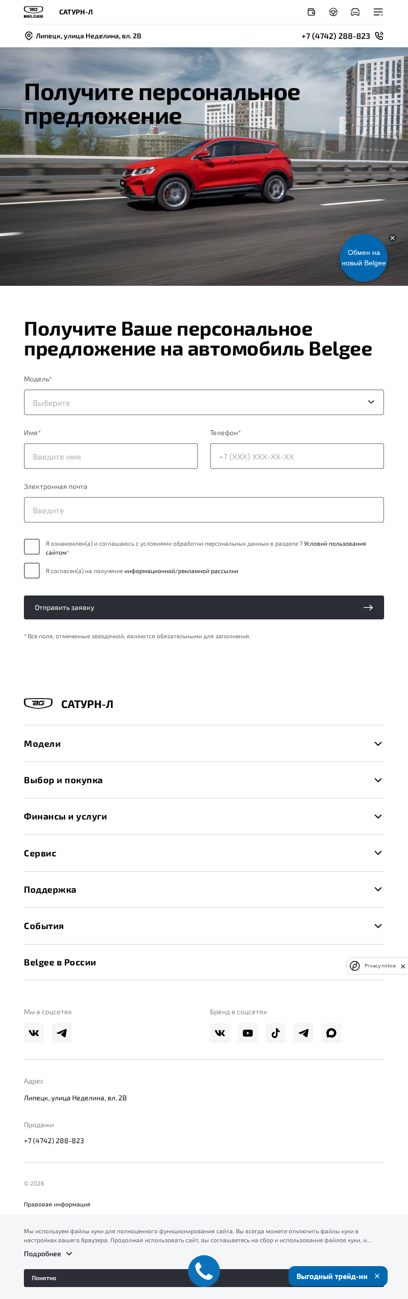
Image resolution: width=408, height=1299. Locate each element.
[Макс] (331, 1033)
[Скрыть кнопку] (393, 238)
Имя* (32, 432)
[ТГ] (62, 1033)
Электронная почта (56, 486)
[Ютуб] (248, 1033)
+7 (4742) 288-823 (54, 1140)
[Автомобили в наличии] (355, 12)
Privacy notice (380, 965)
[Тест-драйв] (333, 12)
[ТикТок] (276, 1033)
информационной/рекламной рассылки (181, 570)
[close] (403, 966)
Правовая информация (57, 1203)
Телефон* (225, 432)
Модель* (38, 378)
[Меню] (378, 12)
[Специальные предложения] (311, 12)
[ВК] (34, 1033)
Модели (42, 743)
